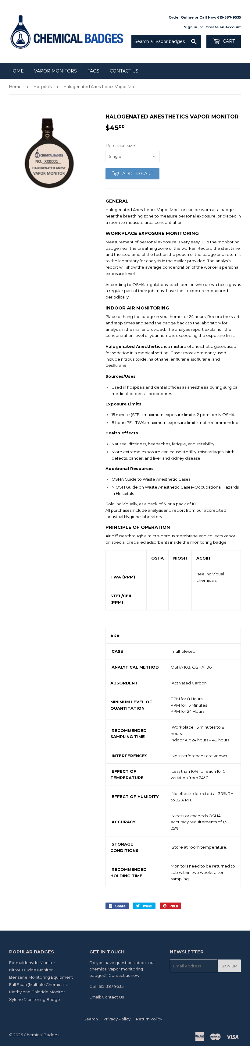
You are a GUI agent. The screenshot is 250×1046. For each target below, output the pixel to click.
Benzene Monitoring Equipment (41, 977)
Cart (228, 41)
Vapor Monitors (55, 71)
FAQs (93, 71)
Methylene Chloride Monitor (37, 991)
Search (91, 1018)
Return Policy (149, 1018)
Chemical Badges (41, 1034)
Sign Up (229, 966)
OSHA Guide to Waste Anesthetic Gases (151, 479)
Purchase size (120, 145)
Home (16, 71)
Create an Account (223, 27)
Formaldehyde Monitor (32, 962)
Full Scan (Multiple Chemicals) (38, 984)
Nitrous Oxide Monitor (31, 969)
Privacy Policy (116, 1018)
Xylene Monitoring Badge (34, 999)
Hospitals (43, 86)
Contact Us (124, 71)
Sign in (190, 27)
